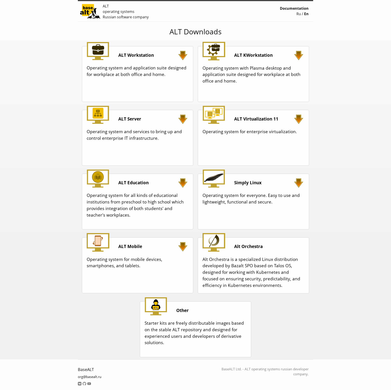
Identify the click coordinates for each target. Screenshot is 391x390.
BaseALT (86, 369)
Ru (298, 13)
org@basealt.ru (89, 376)
